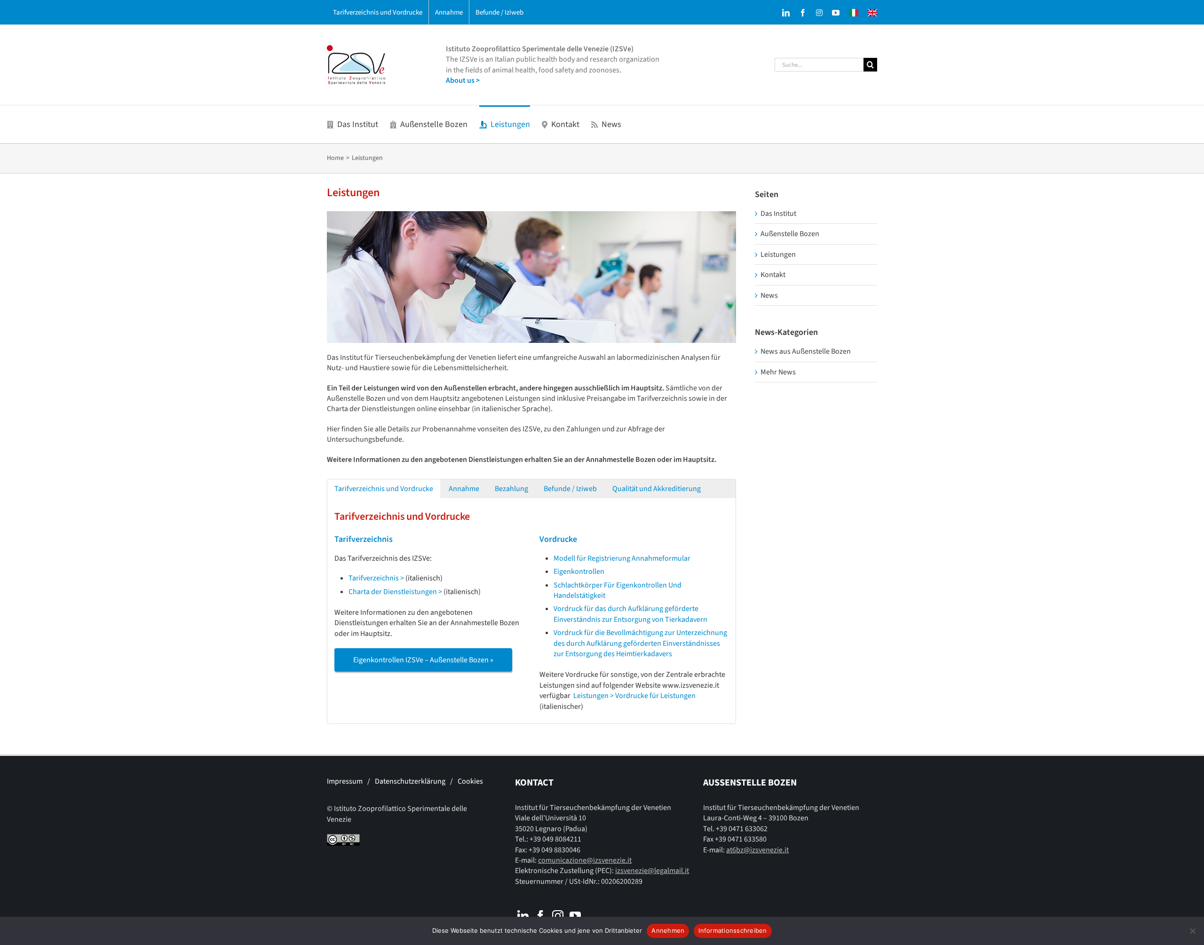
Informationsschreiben (732, 930)
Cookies (470, 781)
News (769, 295)
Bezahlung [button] (511, 489)
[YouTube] (575, 915)
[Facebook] (540, 915)
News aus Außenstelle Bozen (805, 351)
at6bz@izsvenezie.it (757, 850)
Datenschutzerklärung (410, 781)
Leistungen (778, 254)
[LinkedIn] (523, 915)
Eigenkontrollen (579, 571)
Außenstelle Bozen (789, 234)
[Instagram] (557, 915)
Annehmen (667, 930)
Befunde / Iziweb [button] (570, 489)
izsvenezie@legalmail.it (652, 871)
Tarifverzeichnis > (376, 578)
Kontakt (772, 275)
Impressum (345, 781)
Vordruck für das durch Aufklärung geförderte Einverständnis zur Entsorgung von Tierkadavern (630, 614)
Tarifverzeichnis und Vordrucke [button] (383, 489)
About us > (463, 80)
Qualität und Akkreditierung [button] (656, 489)
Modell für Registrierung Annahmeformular (622, 558)
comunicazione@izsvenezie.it (585, 860)
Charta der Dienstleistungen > (395, 592)
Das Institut (778, 213)
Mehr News (778, 372)
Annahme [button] (464, 489)
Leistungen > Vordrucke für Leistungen (634, 696)
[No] (1192, 931)
